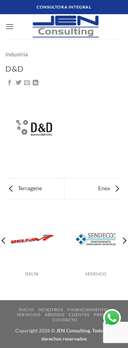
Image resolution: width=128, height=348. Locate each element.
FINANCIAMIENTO (88, 309)
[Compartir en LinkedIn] (35, 83)
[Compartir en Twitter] (18, 83)
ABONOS (54, 314)
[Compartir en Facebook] (9, 83)
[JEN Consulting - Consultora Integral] (65, 26)
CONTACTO (64, 319)
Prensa (102, 314)
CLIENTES (79, 314)
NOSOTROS (50, 309)
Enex (104, 188)
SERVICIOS (29, 314)
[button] (9, 26)
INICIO (26, 309)
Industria (16, 54)
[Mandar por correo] (27, 83)
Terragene (29, 188)
